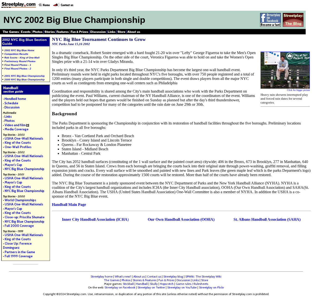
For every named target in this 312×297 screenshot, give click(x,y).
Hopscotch (167, 284)
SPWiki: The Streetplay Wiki (203, 276)
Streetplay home (102, 276)
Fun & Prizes (166, 280)
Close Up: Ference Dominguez (17, 245)
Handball (142, 284)
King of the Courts (18, 142)
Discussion (12, 107)
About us (139, 276)
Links (8, 116)
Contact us (154, 276)
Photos (9, 121)
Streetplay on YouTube (182, 287)
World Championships (20, 200)
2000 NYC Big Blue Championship (24, 79)
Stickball (128, 284)
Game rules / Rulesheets (192, 284)
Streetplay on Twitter (151, 287)
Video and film (15, 125)
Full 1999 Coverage (19, 256)
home (15, 99)
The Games (111, 280)
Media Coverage (17, 129)
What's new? (123, 276)
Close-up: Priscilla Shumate (25, 217)
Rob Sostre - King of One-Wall (21, 57)
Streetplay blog (173, 276)
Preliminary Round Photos (20, 61)
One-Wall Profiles (18, 147)
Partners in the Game (20, 252)
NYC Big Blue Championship (24, 169)
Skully (154, 284)
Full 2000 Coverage (19, 226)
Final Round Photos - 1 (17, 65)
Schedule (11, 103)
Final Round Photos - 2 (17, 68)
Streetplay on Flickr (211, 287)
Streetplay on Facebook (120, 287)
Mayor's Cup (13, 165)
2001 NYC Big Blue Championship (24, 76)
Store (204, 280)
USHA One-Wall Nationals (24, 138)
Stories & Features (144, 280)
